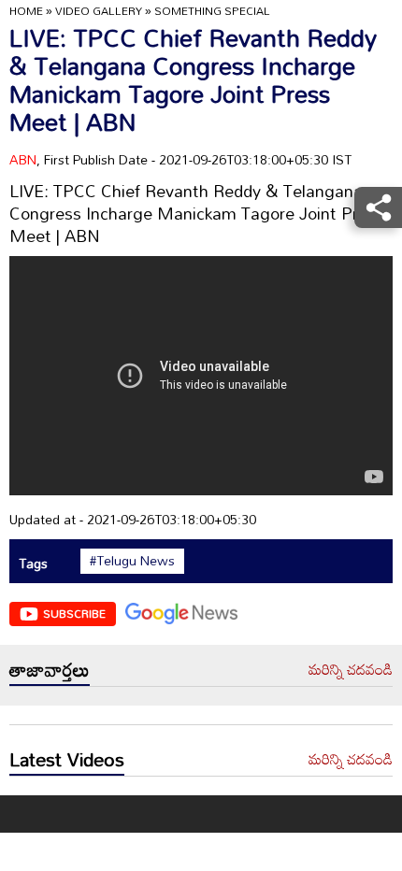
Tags (33, 563)
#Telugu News (132, 560)
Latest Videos (66, 759)
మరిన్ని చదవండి (351, 670)
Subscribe (74, 613)
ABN (22, 159)
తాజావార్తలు (49, 669)
